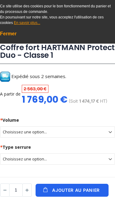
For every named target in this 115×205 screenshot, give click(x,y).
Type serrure (15, 147)
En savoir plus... (27, 23)
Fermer (8, 33)
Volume (9, 120)
